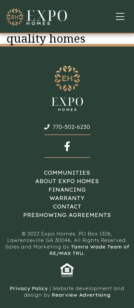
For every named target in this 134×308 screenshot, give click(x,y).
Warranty (67, 198)
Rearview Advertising (81, 295)
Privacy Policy (29, 288)
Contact (67, 206)
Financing (67, 189)
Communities (67, 172)
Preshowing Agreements (67, 215)
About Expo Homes (67, 181)
